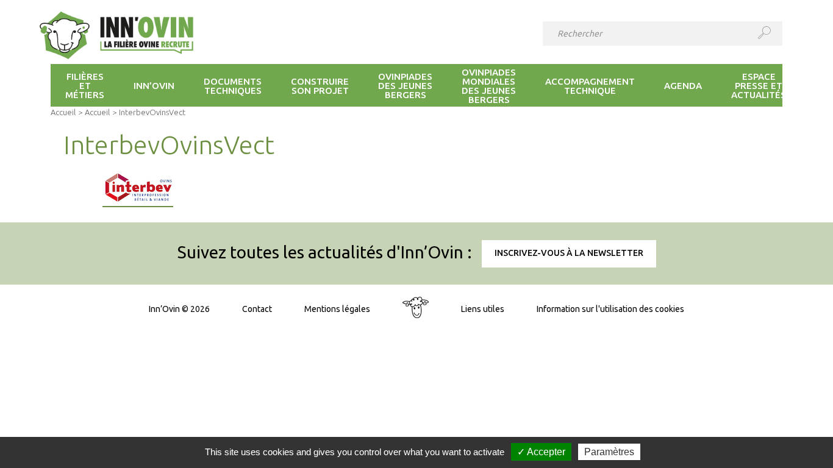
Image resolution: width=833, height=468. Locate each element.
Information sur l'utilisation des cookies (610, 309)
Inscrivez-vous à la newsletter (569, 253)
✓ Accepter (541, 452)
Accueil (63, 112)
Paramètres (609, 452)
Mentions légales (337, 309)
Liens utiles (482, 309)
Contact (257, 309)
